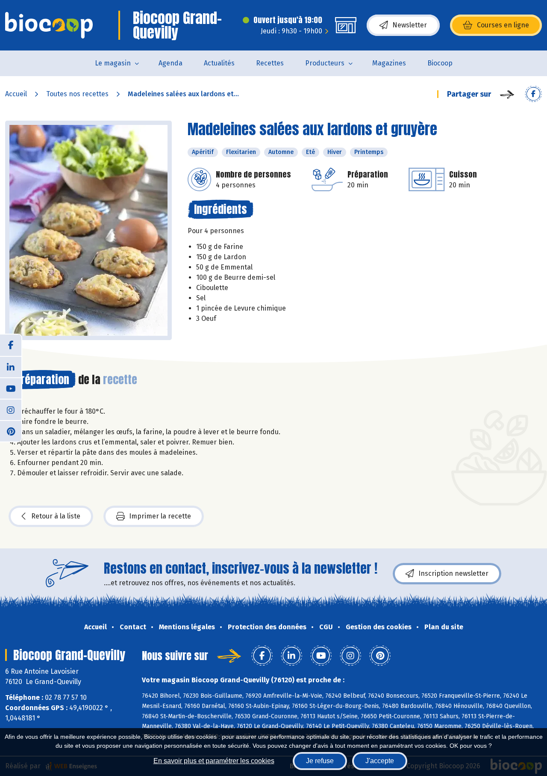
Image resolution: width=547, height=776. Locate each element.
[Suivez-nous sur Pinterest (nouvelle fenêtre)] (10, 430)
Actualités (219, 63)
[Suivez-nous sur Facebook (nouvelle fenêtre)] (10, 345)
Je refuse (320, 760)
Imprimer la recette (160, 516)
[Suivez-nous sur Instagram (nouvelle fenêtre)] (10, 409)
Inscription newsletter (453, 573)
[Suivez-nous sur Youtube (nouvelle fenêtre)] (10, 388)
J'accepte (379, 760)
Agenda (170, 63)
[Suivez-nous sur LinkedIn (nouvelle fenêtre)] (10, 366)
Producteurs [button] (324, 63)
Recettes (270, 63)
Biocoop (440, 63)
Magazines (389, 63)
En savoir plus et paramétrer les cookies (213, 760)
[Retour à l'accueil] (49, 25)
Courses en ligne (503, 25)
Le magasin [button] (113, 63)
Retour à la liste (55, 516)
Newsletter (409, 25)
